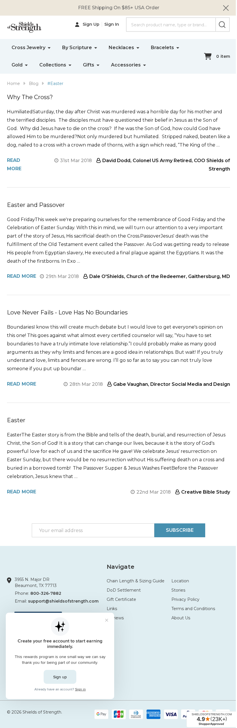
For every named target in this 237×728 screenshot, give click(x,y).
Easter (16, 420)
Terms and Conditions (193, 608)
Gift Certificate (121, 599)
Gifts (88, 65)
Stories (178, 590)
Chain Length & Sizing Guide (135, 580)
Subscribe (180, 530)
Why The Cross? (30, 97)
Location (180, 580)
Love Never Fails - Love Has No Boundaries (67, 312)
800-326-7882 (45, 593)
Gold (17, 65)
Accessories (126, 65)
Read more (21, 276)
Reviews (115, 617)
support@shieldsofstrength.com (63, 601)
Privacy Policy (185, 599)
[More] (49, 47)
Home (13, 83)
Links (112, 608)
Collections (52, 65)
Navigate (120, 566)
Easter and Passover (36, 204)
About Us (180, 617)
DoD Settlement (124, 590)
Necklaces (121, 47)
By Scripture (77, 47)
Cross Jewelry (28, 47)
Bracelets (162, 47)
